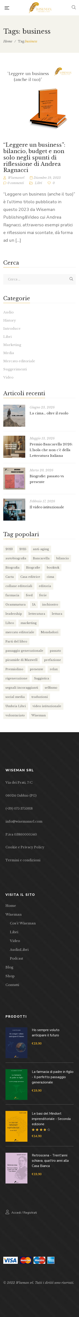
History (9, 320)
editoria (45, 586)
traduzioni (39, 697)
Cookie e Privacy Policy (24, 847)
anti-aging (41, 549)
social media (15, 697)
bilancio (62, 558)
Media (8, 353)
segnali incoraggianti (21, 688)
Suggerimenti (15, 369)
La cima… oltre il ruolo (49, 413)
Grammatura (15, 604)
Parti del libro (16, 641)
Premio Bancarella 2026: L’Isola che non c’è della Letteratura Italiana (51, 450)
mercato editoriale (19, 632)
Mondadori (49, 632)
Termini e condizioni (22, 860)
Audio (8, 312)
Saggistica (41, 678)
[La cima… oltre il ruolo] (14, 416)
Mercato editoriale (19, 361)
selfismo (51, 688)
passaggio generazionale (24, 651)
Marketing (12, 345)
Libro (9, 623)
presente (36, 669)
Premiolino (14, 669)
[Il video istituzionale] (14, 510)
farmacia (12, 595)
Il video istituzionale (47, 507)
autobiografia (15, 558)
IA (34, 604)
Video (8, 377)
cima (50, 577)
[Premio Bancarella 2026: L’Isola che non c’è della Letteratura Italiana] (14, 447)
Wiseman (38, 715)
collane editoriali (18, 586)
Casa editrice (30, 577)
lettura (57, 614)
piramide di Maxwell (21, 660)
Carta (9, 577)
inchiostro (50, 604)
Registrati (30, 1213)
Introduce (12, 328)
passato (55, 651)
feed (29, 595)
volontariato (15, 715)
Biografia (12, 567)
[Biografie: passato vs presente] (14, 479)
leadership (13, 614)
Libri (38, 183)
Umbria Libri (15, 706)
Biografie (33, 567)
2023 (9, 549)
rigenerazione (16, 678)
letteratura (37, 614)
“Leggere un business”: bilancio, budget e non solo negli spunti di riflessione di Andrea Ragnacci (34, 157)
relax (54, 669)
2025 (22, 549)
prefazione (52, 660)
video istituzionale (46, 706)
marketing (29, 623)
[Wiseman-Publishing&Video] (40, 7)
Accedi (16, 1213)
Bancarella (41, 558)
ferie (43, 595)
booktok (53, 567)
